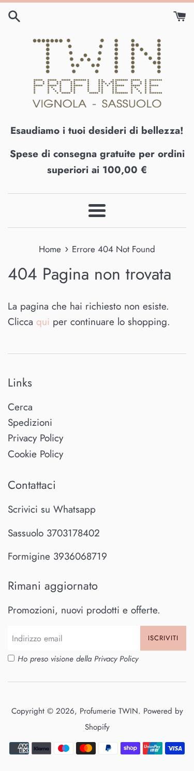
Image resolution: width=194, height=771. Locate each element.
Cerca (20, 407)
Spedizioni (30, 422)
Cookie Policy (35, 454)
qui (43, 322)
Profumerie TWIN (109, 711)
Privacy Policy (35, 438)
